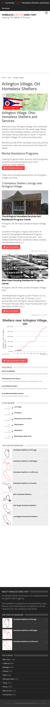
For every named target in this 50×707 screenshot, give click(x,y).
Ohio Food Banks (8, 371)
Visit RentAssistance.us (14, 168)
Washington (19, 424)
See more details (11, 247)
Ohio (9, 77)
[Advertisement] (25, 47)
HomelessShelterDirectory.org (25, 703)
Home (4, 77)
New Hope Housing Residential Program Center (23, 281)
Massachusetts (8, 679)
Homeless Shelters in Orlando (25, 483)
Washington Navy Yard (22, 436)
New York (6, 659)
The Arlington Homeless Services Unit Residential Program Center (21, 217)
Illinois (5, 686)
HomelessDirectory (19, 15)
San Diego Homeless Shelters (24, 505)
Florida (5, 671)
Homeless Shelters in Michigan (25, 461)
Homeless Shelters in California (25, 472)
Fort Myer (18, 407)
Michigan (6, 667)
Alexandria (18, 430)
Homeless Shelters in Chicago (24, 450)
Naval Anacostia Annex (23, 418)
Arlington (18, 413)
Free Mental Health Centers (13, 393)
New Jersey (7, 690)
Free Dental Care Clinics (11, 378)
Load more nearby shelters (15, 360)
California (6, 663)
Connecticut (7, 694)
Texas (5, 683)
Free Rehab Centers (9, 386)
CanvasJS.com (44, 354)
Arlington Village (18, 77)
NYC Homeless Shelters (22, 494)
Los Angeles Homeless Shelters (25, 516)
